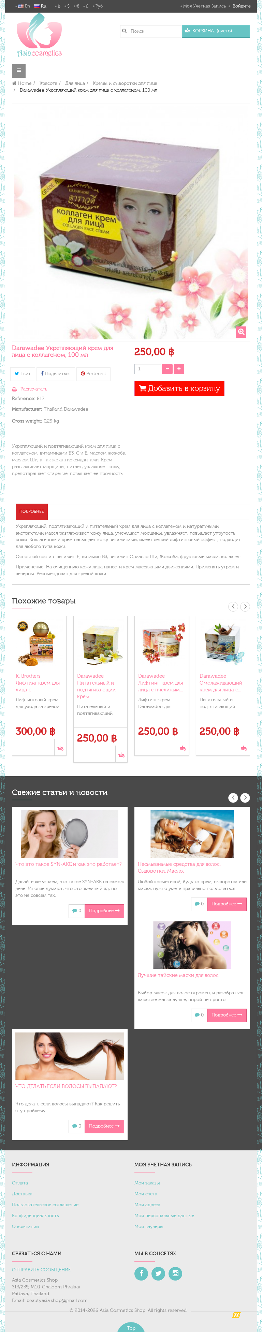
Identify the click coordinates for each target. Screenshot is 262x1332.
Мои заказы (147, 1183)
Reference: (23, 398)
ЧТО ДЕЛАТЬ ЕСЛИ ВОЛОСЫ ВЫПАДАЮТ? (66, 1086)
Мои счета (145, 1194)
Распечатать (33, 389)
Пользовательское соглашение (45, 1205)
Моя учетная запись (204, 6)
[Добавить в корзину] (60, 747)
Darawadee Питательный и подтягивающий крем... (96, 686)
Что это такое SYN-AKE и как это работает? (68, 864)
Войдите (241, 6)
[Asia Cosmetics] (39, 34)
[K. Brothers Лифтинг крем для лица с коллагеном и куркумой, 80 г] (39, 643)
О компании (25, 1226)
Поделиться (57, 374)
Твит (25, 374)
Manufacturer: (27, 409)
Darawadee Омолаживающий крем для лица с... (221, 683)
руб (99, 6)
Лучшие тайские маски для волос (178, 975)
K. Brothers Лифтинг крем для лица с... (38, 683)
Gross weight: (27, 421)
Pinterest (95, 374)
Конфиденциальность (35, 1216)
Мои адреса (147, 1205)
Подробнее (31, 511)
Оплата (20, 1183)
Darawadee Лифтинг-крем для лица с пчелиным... (160, 683)
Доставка (22, 1194)
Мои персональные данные (164, 1216)
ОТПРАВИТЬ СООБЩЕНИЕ (41, 1270)
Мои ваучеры (148, 1226)
